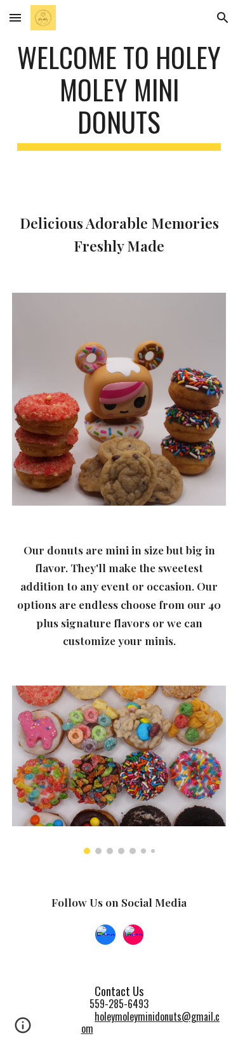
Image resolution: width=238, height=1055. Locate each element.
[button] (15, 17)
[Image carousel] (119, 770)
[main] (119, 95)
